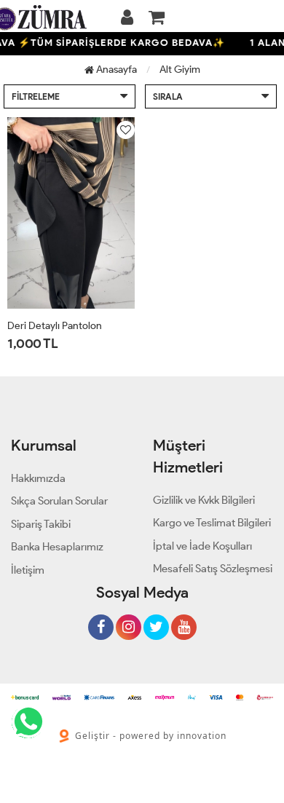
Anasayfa (115, 69)
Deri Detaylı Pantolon (54, 326)
